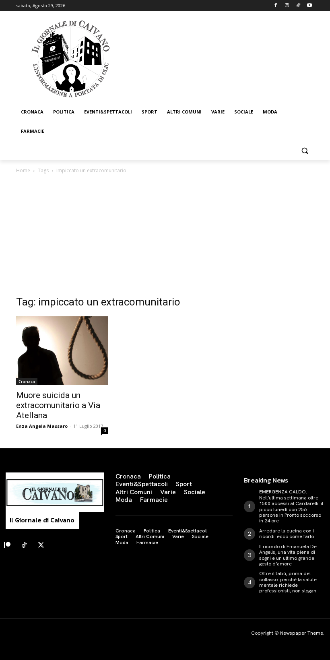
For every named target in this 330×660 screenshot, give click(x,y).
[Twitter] (41, 545)
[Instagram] (287, 5)
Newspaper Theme (301, 633)
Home (23, 170)
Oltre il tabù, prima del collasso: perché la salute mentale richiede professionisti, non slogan (288, 582)
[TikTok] (298, 5)
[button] (304, 150)
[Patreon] (7, 545)
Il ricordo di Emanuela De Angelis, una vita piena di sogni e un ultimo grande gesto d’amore (288, 555)
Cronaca (27, 381)
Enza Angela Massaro (42, 426)
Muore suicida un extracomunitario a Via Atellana (58, 405)
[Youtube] (309, 5)
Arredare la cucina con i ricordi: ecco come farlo (286, 534)
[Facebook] (275, 5)
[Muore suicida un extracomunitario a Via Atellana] (62, 350)
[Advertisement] (165, 235)
